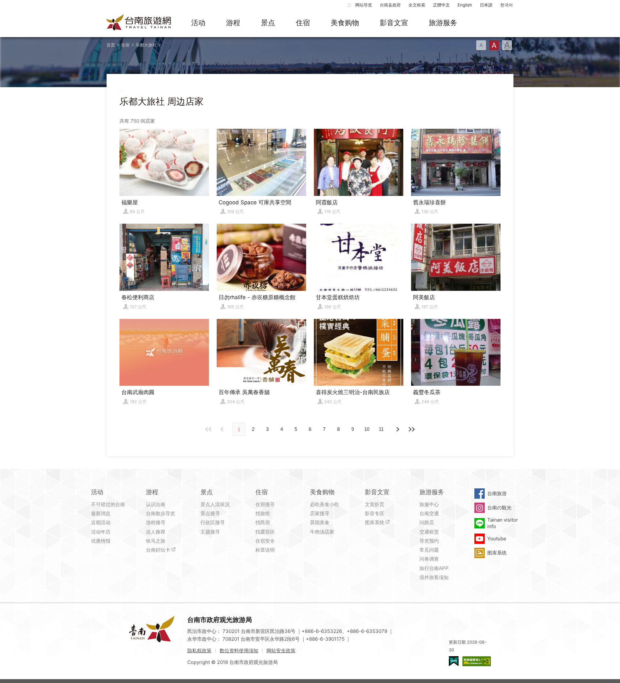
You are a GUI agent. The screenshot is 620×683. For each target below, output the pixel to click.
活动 (198, 22)
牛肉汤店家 (322, 532)
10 (366, 429)
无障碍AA (476, 661)
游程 (233, 22)
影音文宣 (394, 22)
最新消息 (100, 513)
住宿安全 (265, 541)
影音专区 (374, 513)
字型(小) (481, 45)
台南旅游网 (138, 23)
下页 (222, 429)
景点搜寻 (210, 513)
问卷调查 (429, 559)
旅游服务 (443, 22)
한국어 (506, 4)
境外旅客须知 (434, 577)
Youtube (496, 538)
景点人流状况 (215, 504)
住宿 (303, 22)
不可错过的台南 (108, 504)
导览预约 (429, 541)
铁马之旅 (155, 541)
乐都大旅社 (146, 44)
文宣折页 (374, 504)
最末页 (411, 429)
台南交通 (429, 513)
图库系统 (374, 522)
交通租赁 (429, 532)
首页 (111, 44)
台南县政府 (390, 4)
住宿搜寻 (265, 504)
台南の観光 (499, 508)
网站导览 (363, 4)
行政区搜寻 (213, 522)
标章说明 (265, 550)
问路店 (426, 522)
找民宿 (262, 522)
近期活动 (100, 522)
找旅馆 (262, 513)
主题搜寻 (210, 532)
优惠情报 (100, 541)
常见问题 (429, 550)
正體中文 (441, 4)
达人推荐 (155, 532)
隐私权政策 (199, 650)
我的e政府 (454, 661)
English (465, 4)
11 (381, 429)
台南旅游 (497, 493)
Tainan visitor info (502, 523)
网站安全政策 (280, 650)
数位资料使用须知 (239, 650)
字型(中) (494, 45)
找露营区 (265, 532)
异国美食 (319, 522)
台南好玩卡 (158, 550)
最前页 (208, 429)
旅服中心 (429, 504)
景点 (268, 22)
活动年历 (100, 532)
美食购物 (345, 22)
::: (349, 4)
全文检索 (416, 4)
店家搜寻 (319, 513)
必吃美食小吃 (324, 504)
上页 (397, 429)
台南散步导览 (160, 513)
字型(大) (507, 45)
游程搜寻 (155, 522)
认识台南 (155, 504)
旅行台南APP (434, 568)
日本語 (486, 4)
